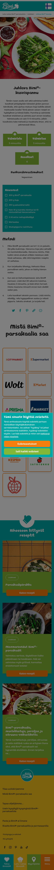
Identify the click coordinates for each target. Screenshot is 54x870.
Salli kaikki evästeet (27, 451)
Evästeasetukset (27, 444)
